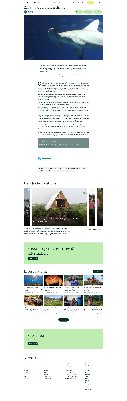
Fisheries (61, 168)
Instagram (87, 368)
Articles (79, 2)
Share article (88, 12)
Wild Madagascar (69, 366)
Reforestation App (69, 372)
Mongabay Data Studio (70, 378)
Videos (61, 2)
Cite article (98, 12)
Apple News (88, 387)
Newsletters (47, 374)
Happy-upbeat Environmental (73, 168)
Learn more (32, 258)
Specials (73, 2)
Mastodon (87, 382)
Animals (41, 168)
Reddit (87, 378)
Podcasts (66, 2)
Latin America (69, 171)
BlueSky (87, 380)
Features (55, 2)
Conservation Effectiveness (72, 376)
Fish (55, 168)
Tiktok (87, 376)
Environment (49, 168)
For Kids (67, 368)
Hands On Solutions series (93, 229)
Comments (78, 12)
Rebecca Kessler (46, 158)
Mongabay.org (68, 370)
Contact (46, 368)
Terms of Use (47, 378)
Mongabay (30, 11)
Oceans (84, 168)
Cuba (62, 171)
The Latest (26, 378)
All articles (97, 271)
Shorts (84, 2)
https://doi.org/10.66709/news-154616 (48, 146)
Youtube (87, 370)
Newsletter (32, 343)
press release (54, 90)
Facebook (87, 374)
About (45, 366)
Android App (88, 385)
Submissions (47, 376)
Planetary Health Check (71, 374)
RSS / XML (88, 389)
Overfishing (42, 171)
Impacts (46, 372)
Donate (90, 2)
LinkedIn (87, 366)
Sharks (48, 171)
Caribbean (35, 12)
